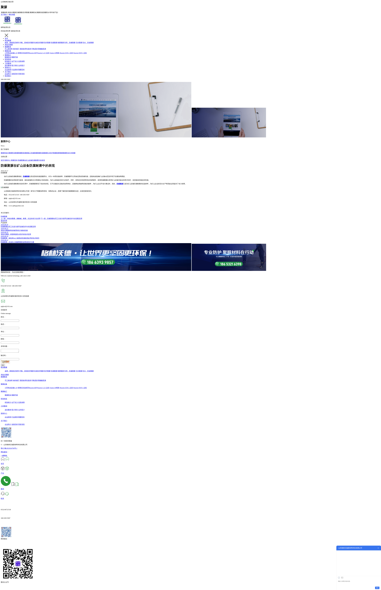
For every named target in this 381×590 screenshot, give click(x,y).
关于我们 (4, 14)
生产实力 (15, 61)
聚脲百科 (21, 69)
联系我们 (8, 76)
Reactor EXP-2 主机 (66, 53)
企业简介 (8, 74)
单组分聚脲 (9, 44)
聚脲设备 (8, 51)
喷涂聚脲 (8, 40)
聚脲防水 (47, 153)
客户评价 (15, 65)
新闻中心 (8, 67)
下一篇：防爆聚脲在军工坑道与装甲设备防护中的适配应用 (61, 218)
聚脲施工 (8, 55)
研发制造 (8, 59)
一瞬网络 (4, 455)
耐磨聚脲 (61, 42)
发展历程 (15, 74)
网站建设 (4, 452)
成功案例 (8, 65)
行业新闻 (15, 69)
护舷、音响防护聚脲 (26, 42)
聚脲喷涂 (8, 57)
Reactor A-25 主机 (43, 53)
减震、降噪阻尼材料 (12, 42)
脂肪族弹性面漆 (25, 49)
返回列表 (4, 220)
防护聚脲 (47, 42)
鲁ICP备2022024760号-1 (9, 448)
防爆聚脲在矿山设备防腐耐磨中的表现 (31, 160)
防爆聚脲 (34, 153)
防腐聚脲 (54, 42)
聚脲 (2, 153)
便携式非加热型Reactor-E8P (27, 53)
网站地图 (12, 14)
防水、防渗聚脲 (88, 42)
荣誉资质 (21, 74)
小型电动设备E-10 (11, 53)
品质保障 (21, 61)
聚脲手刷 (15, 57)
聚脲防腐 (40, 153)
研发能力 (8, 61)
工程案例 (8, 63)
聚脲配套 (8, 47)
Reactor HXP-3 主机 (80, 53)
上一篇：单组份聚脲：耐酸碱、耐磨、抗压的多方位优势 (20, 218)
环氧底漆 (34, 49)
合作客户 (21, 65)
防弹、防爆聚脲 (69, 42)
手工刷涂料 (9, 49)
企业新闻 (8, 69)
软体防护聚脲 (39, 42)
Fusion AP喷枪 (54, 53)
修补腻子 (16, 49)
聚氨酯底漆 (42, 49)
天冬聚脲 (79, 42)
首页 (6, 38)
